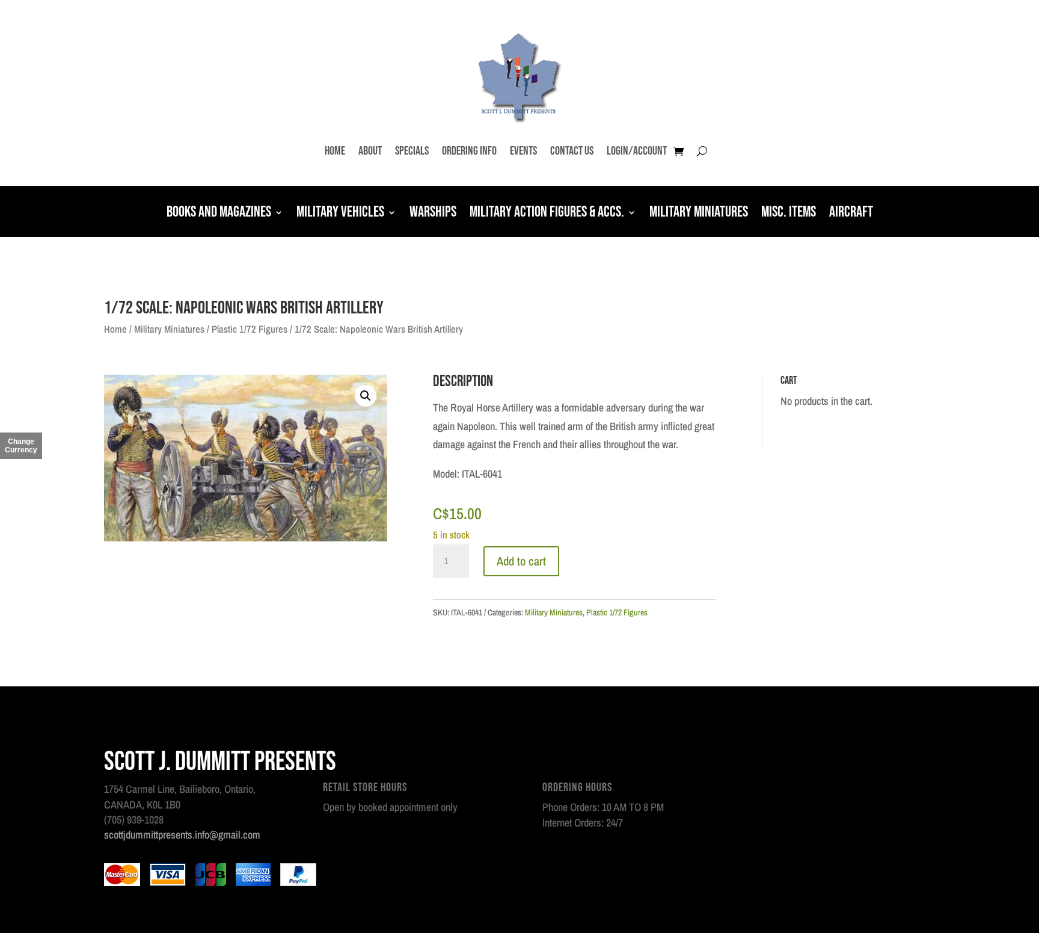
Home (335, 151)
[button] (365, 396)
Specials (412, 151)
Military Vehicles (340, 213)
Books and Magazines (219, 213)
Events (523, 151)
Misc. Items (788, 213)
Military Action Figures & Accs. (547, 213)
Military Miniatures (698, 213)
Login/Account (637, 151)
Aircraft (851, 213)
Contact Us (571, 151)
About (370, 151)
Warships (432, 213)
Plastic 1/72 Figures (249, 329)
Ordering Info (469, 151)
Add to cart (521, 561)
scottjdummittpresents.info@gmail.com (182, 834)
